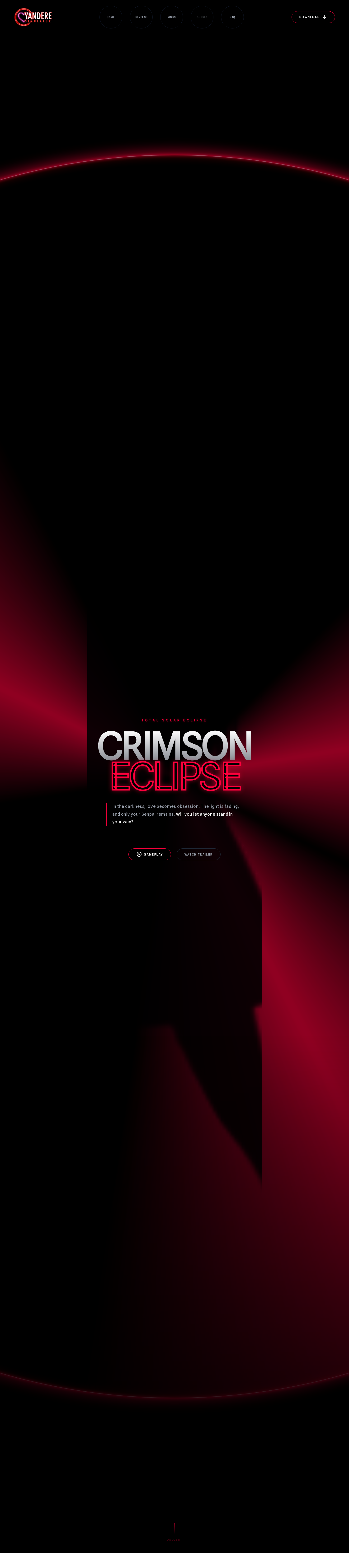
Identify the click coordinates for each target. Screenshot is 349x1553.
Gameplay (149, 854)
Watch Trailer (198, 854)
